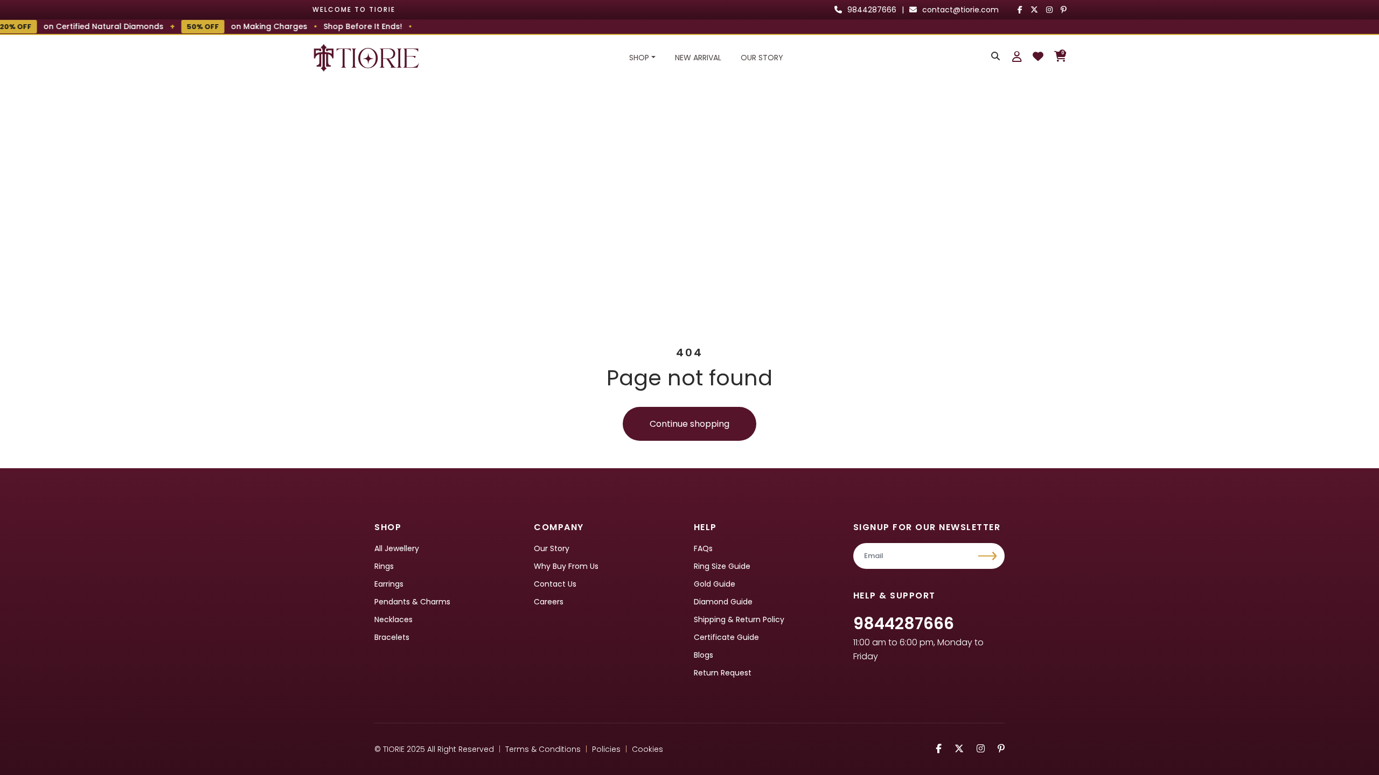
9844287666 (903, 623)
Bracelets (391, 637)
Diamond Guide (723, 601)
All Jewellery (396, 548)
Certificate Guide (726, 637)
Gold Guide (714, 584)
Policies (606, 749)
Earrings (388, 584)
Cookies (647, 749)
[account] (1017, 56)
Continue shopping (689, 424)
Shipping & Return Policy (739, 619)
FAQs (703, 548)
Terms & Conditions (543, 749)
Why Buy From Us (566, 566)
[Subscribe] (989, 556)
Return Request (722, 672)
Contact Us (555, 584)
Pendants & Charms (412, 601)
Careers (548, 601)
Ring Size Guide (722, 566)
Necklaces (393, 619)
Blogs (703, 655)
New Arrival (698, 57)
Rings (384, 566)
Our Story (762, 57)
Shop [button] (639, 57)
